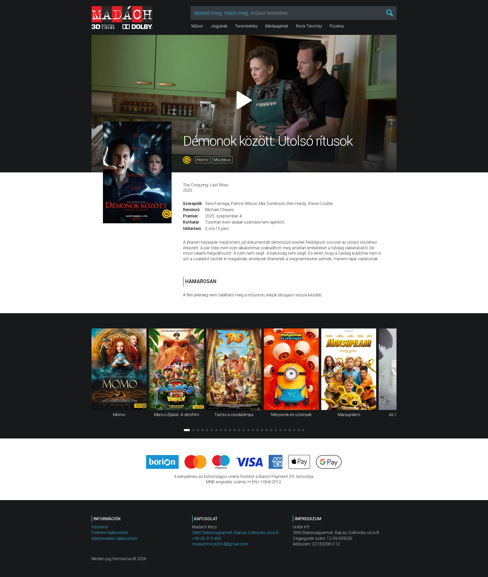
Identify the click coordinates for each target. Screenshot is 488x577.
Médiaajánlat (276, 26)
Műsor (197, 26)
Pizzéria (337, 26)
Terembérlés (246, 26)
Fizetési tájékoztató (110, 532)
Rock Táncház (309, 26)
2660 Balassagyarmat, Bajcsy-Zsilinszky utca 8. (235, 532)
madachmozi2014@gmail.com (220, 544)
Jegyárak (219, 26)
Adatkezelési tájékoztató (114, 538)
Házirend (100, 527)
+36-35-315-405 (206, 538)
